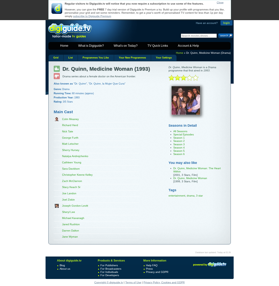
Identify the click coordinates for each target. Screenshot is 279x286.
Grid (55, 57)
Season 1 (179, 137)
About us (65, 268)
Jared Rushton (71, 224)
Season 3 (179, 144)
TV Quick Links (157, 45)
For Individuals (109, 271)
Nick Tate (67, 131)
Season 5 (179, 150)
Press (149, 268)
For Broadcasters (110, 268)
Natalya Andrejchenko (75, 156)
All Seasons (180, 131)
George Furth (70, 137)
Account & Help (188, 45)
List (70, 57)
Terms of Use (133, 282)
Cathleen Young (71, 162)
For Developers (109, 275)
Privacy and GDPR (157, 271)
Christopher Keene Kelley (77, 174)
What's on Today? (126, 45)
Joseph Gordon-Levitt (75, 205)
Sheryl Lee (68, 211)
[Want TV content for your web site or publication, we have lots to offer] (210, 267)
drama (191, 195)
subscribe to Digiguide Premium (92, 16)
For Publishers (109, 265)
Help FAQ (152, 265)
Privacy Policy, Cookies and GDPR (164, 282)
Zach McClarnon (72, 181)
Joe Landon (69, 193)
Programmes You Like (96, 57)
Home (64, 45)
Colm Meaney (70, 119)
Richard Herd (70, 125)
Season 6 (179, 154)
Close (220, 2)
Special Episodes (183, 134)
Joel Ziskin (68, 199)
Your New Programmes (132, 57)
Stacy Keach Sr (71, 187)
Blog (62, 265)
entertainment (177, 195)
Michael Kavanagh (73, 218)
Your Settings (164, 57)
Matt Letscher (70, 143)
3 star (199, 195)
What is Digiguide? (91, 45)
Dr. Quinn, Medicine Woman (190, 178)
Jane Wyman (70, 236)
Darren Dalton (70, 230)
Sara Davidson (71, 168)
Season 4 (179, 147)
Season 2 (179, 140)
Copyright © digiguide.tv (108, 282)
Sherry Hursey (70, 150)
